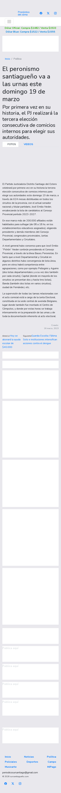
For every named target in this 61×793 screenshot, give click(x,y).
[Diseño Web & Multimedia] (30, 791)
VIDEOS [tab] (28, 144)
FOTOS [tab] (11, 144)
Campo (52, 762)
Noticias (29, 757)
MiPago (51, 767)
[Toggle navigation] (9, 21)
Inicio (7, 59)
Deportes (32, 762)
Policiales (11, 762)
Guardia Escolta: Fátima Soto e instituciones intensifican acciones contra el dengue (40, 339)
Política (51, 757)
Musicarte (11, 767)
